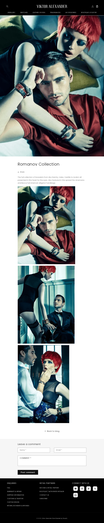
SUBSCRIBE (43, 499)
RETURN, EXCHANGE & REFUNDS (18, 506)
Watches (24, 12)
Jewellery (11, 12)
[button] (7, 6)
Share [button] (22, 172)
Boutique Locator (89, 12)
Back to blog (53, 431)
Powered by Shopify (61, 518)
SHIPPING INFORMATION (15, 495)
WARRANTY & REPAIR (14, 491)
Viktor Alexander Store (48, 518)
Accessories (71, 12)
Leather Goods (39, 12)
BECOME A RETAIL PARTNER (49, 488)
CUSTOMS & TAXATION (15, 499)
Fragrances (55, 12)
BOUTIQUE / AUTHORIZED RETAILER (52, 491)
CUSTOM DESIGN (13, 502)
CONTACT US (44, 495)
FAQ (8, 488)
